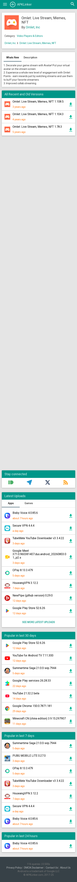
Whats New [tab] (12, 57)
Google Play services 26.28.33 (32, 680)
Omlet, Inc (33, 27)
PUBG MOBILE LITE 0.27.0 (29, 755)
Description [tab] (30, 57)
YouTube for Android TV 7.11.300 (33, 655)
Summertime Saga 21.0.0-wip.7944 (34, 668)
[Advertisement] (38, 305)
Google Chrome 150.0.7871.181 (32, 706)
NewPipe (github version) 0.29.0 (33, 595)
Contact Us (52, 867)
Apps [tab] (11, 503)
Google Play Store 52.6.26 (29, 608)
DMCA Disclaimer (34, 867)
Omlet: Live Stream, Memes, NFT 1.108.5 (38, 101)
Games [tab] (29, 503)
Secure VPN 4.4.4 (23, 525)
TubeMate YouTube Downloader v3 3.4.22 (38, 538)
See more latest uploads (38, 622)
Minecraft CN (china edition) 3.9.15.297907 (39, 718)
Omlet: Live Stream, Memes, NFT (37, 43)
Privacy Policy (14, 867)
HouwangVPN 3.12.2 (25, 583)
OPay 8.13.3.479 (23, 570)
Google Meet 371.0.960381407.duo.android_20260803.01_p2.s (39, 554)
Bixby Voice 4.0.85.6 (25, 513)
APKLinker (24, 4)
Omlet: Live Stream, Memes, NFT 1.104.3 (38, 114)
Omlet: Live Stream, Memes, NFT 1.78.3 (37, 126)
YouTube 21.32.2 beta (26, 693)
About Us (65, 867)
